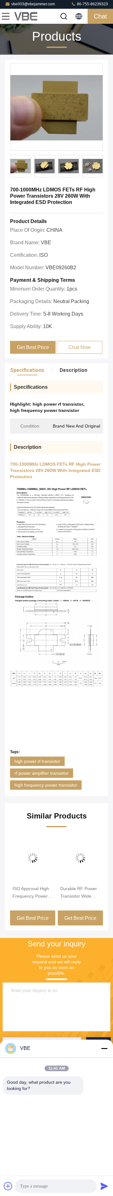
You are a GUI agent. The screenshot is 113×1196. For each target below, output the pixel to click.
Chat (100, 16)
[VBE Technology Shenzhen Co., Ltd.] (26, 16)
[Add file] (8, 1186)
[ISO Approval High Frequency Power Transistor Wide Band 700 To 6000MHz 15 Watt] (32, 858)
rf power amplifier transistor (41, 773)
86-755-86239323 (92, 4)
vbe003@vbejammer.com (33, 4)
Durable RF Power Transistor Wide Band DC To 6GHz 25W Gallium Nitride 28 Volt (80, 893)
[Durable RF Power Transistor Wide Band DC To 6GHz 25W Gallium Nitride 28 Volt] (80, 858)
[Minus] (104, 1048)
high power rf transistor (37, 761)
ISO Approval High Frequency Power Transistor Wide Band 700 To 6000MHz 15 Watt (31, 893)
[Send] (104, 1186)
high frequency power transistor (45, 785)
